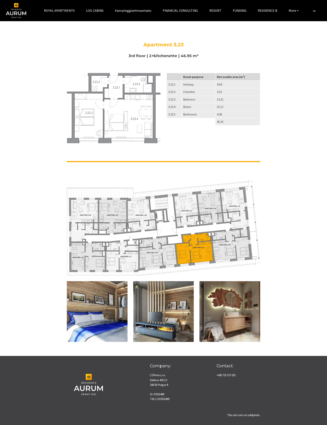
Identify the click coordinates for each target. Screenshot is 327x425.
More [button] (292, 10)
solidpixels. (253, 415)
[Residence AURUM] (16, 10)
